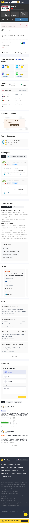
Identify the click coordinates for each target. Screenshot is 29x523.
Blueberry (12, 511)
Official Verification (15, 470)
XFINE (10, 509)
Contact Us (10, 464)
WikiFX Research (5, 473)
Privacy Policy (12, 467)
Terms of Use (4, 467)
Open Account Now (7, 19)
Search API (20, 467)
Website (21, 19)
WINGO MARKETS (18, 509)
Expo (23, 470)
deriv (18, 511)
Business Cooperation (22, 473)
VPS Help (13, 473)
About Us (3, 464)
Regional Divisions (7, 476)
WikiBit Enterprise (5, 470)
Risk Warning (17, 464)
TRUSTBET (4, 509)
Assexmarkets (4, 511)
